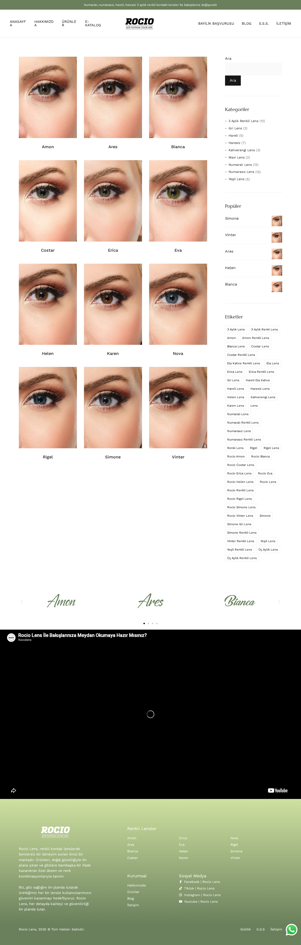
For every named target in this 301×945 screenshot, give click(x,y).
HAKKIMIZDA (44, 23)
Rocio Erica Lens (239, 473)
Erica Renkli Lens (261, 371)
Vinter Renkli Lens (240, 541)
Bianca (178, 146)
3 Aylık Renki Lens (264, 329)
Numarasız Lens (241, 172)
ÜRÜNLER (69, 23)
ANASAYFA (18, 23)
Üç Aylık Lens (268, 549)
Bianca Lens (236, 346)
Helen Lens (235, 397)
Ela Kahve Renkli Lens (243, 363)
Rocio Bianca (260, 456)
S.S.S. (264, 23)
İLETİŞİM (283, 23)
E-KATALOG (93, 23)
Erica (113, 250)
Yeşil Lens (236, 179)
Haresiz (234, 143)
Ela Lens (272, 363)
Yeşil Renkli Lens (239, 549)
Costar (48, 250)
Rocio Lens (268, 482)
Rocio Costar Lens (240, 465)
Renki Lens (235, 448)
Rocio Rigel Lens (239, 498)
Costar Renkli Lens (241, 355)
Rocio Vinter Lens (240, 515)
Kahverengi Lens (242, 150)
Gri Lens (235, 128)
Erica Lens (234, 371)
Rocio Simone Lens (241, 507)
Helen (48, 353)
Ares (113, 146)
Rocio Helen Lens (240, 482)
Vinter (178, 456)
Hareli (233, 135)
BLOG (246, 23)
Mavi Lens (237, 157)
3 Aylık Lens (236, 329)
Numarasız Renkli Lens (244, 439)
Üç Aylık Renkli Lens (242, 558)
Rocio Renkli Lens (240, 490)
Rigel (48, 456)
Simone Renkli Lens (242, 532)
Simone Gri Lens (239, 524)
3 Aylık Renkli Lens (243, 121)
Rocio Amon (236, 456)
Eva (178, 250)
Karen (113, 353)
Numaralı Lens (240, 165)
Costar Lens (260, 346)
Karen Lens (235, 405)
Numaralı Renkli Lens (243, 422)
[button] (22, 601)
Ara (228, 58)
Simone (113, 456)
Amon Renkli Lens (255, 338)
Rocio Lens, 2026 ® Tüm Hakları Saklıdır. (52, 929)
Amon (48, 146)
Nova (178, 353)
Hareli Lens (235, 388)
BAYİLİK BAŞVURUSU (216, 23)
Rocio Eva (265, 473)
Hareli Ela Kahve (258, 380)
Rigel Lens (271, 448)
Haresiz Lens (260, 388)
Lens (254, 405)
